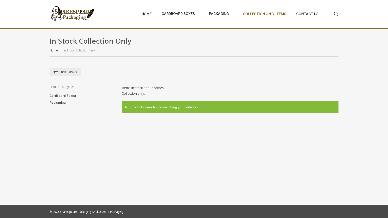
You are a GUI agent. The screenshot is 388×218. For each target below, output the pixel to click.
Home (54, 50)
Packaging (58, 103)
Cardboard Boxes (63, 96)
